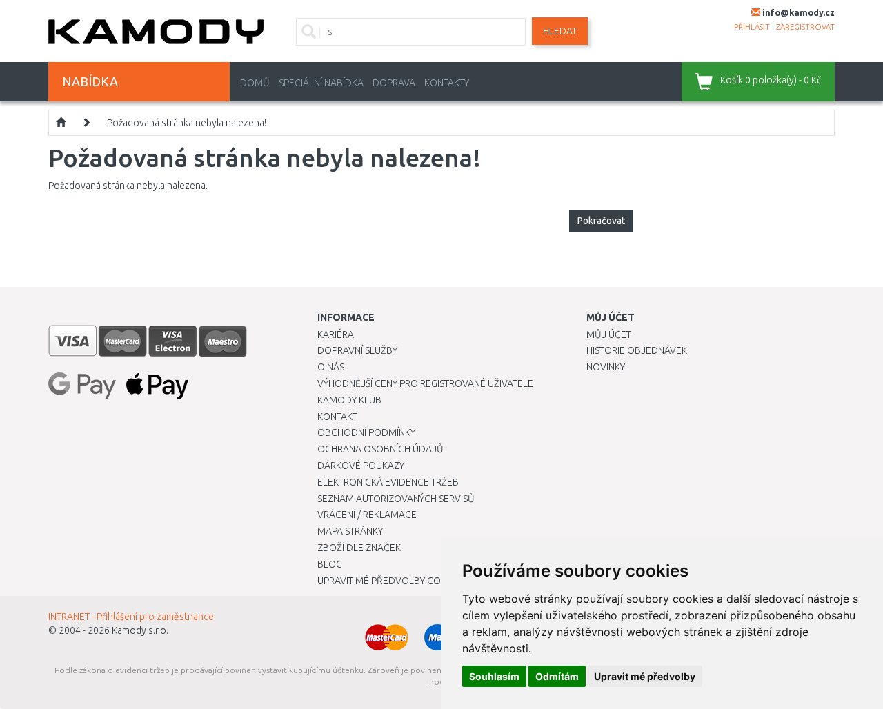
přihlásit (752, 27)
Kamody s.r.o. (140, 630)
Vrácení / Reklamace (367, 514)
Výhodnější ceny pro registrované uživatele (425, 383)
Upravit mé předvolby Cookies (391, 580)
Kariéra (335, 334)
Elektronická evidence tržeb (388, 482)
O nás (330, 366)
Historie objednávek (636, 350)
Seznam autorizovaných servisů (396, 498)
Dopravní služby (357, 350)
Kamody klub (349, 400)
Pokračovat (601, 220)
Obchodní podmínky (366, 432)
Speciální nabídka (321, 82)
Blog (329, 564)
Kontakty (446, 82)
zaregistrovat (805, 27)
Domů (255, 82)
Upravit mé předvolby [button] (644, 676)
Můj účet (608, 334)
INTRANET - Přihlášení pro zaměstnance (131, 616)
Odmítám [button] (557, 676)
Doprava (394, 82)
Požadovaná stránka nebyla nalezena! (186, 122)
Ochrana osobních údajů (380, 449)
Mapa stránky (350, 531)
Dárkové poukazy (360, 465)
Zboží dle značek (359, 547)
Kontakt (337, 416)
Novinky (605, 366)
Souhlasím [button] (494, 676)
